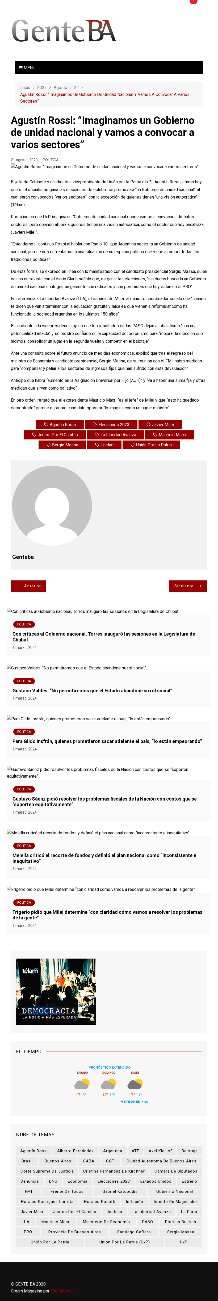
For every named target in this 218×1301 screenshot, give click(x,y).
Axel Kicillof (160, 1151)
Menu (29, 67)
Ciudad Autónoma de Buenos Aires (161, 1161)
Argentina (112, 1151)
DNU (53, 1181)
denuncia (30, 1181)
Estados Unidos (155, 1181)
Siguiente (184, 586)
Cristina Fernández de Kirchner (114, 1171)
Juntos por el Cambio (58, 434)
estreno (189, 1181)
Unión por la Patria (154, 444)
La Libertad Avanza (118, 434)
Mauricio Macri (172, 434)
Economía (77, 1181)
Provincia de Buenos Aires (74, 1232)
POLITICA (51, 160)
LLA (26, 1221)
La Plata (189, 1211)
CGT (110, 1161)
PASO (147, 1221)
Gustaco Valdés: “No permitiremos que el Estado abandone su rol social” (92, 690)
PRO (28, 1232)
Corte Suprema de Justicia (47, 1171)
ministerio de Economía (106, 1221)
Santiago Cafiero (134, 1232)
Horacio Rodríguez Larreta (47, 1201)
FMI (28, 1191)
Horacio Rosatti (99, 1201)
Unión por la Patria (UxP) (124, 1242)
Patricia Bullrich (180, 1221)
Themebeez (62, 1291)
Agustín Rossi (63, 424)
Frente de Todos (67, 1191)
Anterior (32, 586)
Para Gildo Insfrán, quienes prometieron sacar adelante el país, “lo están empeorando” (107, 741)
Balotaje (190, 1151)
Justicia (114, 1211)
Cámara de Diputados (176, 1171)
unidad (107, 444)
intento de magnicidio (175, 1201)
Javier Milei (163, 424)
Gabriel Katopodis (120, 1191)
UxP (183, 1242)
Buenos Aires (58, 1161)
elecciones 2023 (113, 424)
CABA (88, 1161)
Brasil (27, 1161)
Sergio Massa (65, 444)
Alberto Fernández (75, 1151)
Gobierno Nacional (174, 1191)
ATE (135, 1151)
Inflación (134, 1201)
